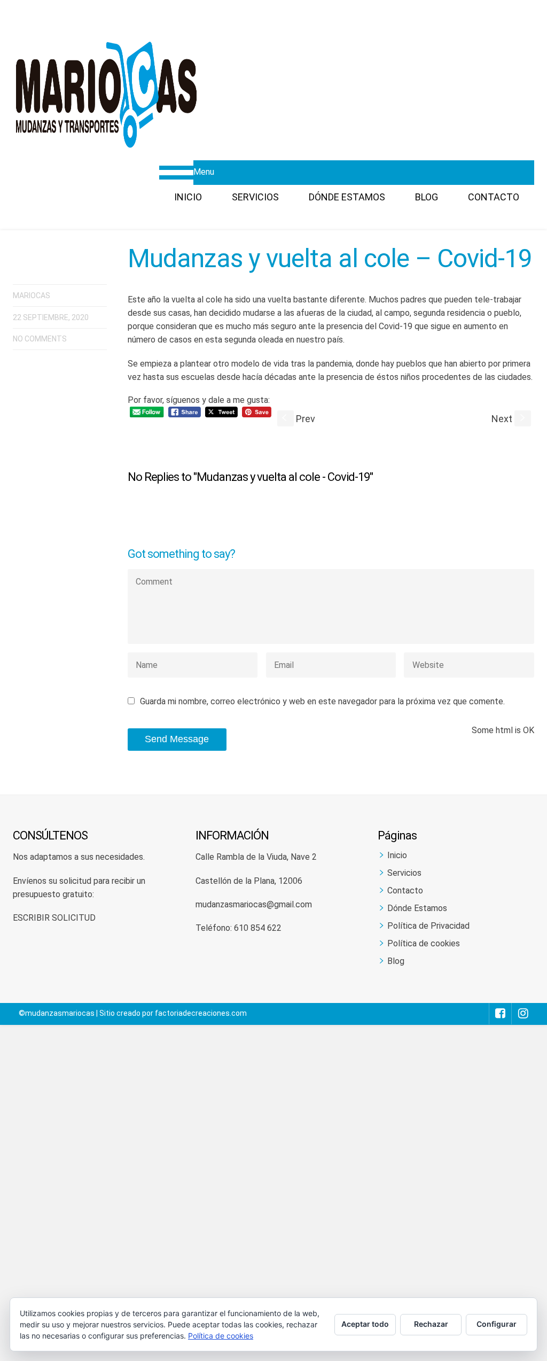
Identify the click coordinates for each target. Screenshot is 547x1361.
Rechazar (431, 1323)
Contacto (493, 197)
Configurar (496, 1323)
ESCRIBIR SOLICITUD (54, 918)
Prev (298, 418)
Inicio (188, 197)
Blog (426, 197)
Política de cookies (423, 943)
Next (509, 418)
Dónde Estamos (347, 197)
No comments (40, 339)
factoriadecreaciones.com (201, 1013)
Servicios (255, 197)
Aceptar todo (365, 1323)
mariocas (31, 295)
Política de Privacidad (428, 926)
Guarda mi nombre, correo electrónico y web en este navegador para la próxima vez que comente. (322, 701)
